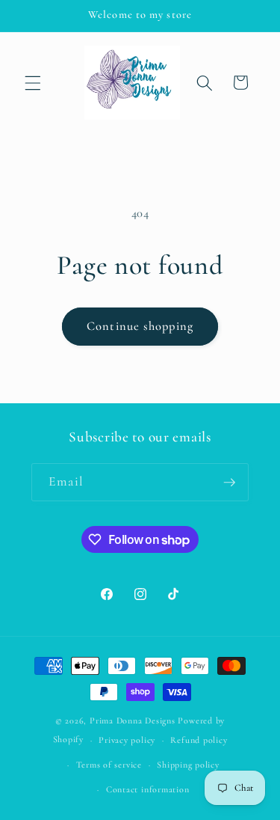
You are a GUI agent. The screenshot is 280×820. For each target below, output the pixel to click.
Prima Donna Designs (132, 720)
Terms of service (109, 764)
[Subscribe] (229, 482)
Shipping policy (188, 764)
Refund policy (198, 740)
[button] (33, 82)
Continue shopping (140, 326)
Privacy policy (127, 740)
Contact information (148, 789)
